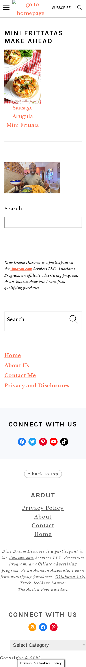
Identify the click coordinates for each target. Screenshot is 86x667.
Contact (43, 525)
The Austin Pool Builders (43, 589)
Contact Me (20, 375)
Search (13, 209)
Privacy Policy (43, 508)
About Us (16, 366)
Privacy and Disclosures (36, 386)
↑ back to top (43, 474)
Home (12, 355)
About (43, 517)
